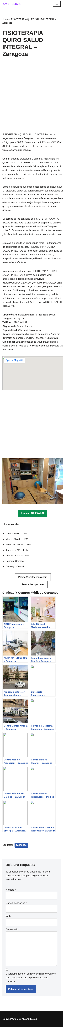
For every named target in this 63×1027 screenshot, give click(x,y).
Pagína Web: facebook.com (32, 577)
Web (8, 916)
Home (5, 19)
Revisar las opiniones (32, 584)
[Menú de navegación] (57, 4)
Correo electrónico (16, 903)
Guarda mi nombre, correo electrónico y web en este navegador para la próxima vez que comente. (31, 977)
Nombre (11, 889)
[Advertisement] (31, 99)
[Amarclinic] (12, 3)
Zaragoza (21, 845)
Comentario (13, 929)
